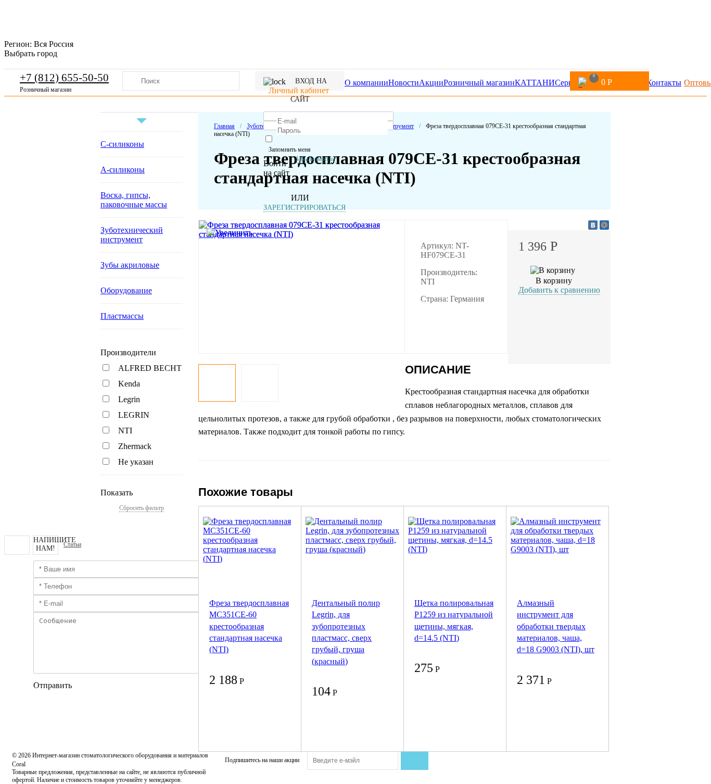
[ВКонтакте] (593, 225)
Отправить (52, 685)
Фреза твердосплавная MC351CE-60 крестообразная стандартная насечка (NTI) (249, 626)
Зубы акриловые (129, 264)
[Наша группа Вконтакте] (17, 545)
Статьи (72, 544)
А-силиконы (122, 169)
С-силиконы (122, 144)
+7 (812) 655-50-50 (64, 77)
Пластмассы (122, 316)
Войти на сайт (276, 168)
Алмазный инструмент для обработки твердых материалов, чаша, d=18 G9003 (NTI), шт (555, 626)
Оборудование (126, 290)
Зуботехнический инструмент (131, 235)
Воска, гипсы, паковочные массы (133, 200)
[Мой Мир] (604, 225)
